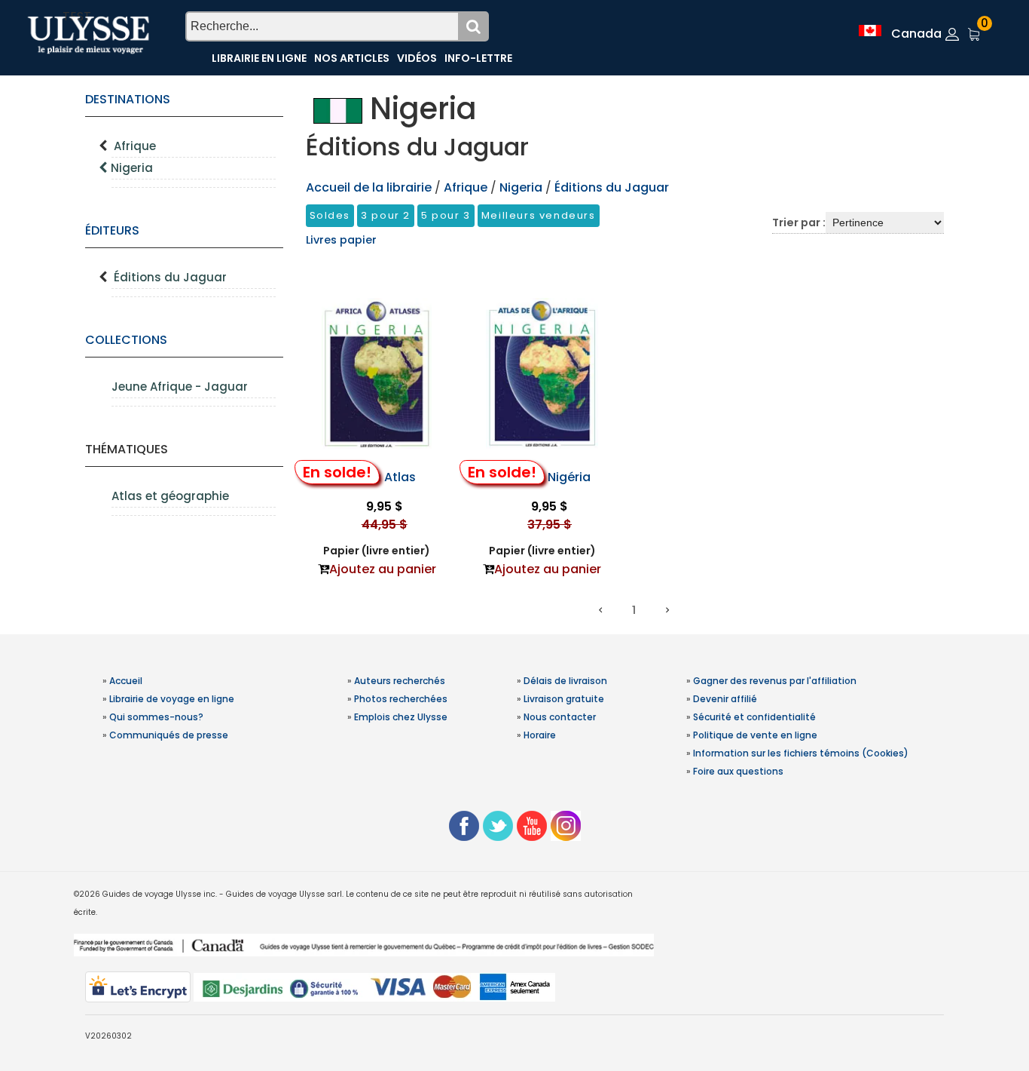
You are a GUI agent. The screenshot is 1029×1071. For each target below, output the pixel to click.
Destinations (127, 99)
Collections (126, 339)
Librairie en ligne (259, 58)
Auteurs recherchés (399, 680)
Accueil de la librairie (369, 187)
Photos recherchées (400, 698)
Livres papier (341, 239)
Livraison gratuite (564, 698)
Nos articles (351, 58)
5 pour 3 (446, 215)
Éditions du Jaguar (170, 277)
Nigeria (132, 168)
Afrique (135, 146)
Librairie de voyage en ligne (171, 698)
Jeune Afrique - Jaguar (179, 386)
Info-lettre (478, 58)
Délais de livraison (565, 680)
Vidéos (417, 58)
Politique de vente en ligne (755, 735)
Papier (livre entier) (376, 550)
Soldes (330, 215)
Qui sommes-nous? (156, 716)
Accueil (125, 680)
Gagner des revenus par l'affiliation (774, 680)
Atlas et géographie (170, 496)
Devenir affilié (725, 698)
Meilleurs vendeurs (538, 215)
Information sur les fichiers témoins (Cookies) (800, 753)
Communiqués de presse (168, 735)
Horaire (540, 735)
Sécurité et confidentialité (754, 716)
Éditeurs (112, 230)
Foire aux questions (738, 771)
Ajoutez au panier (382, 569)
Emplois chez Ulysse (400, 716)
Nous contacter (560, 716)
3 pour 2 (386, 215)
